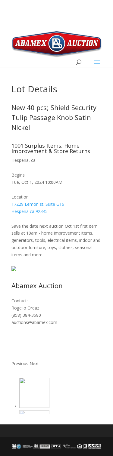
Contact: (19, 300)
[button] (20, 363)
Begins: (18, 175)
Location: (20, 197)
